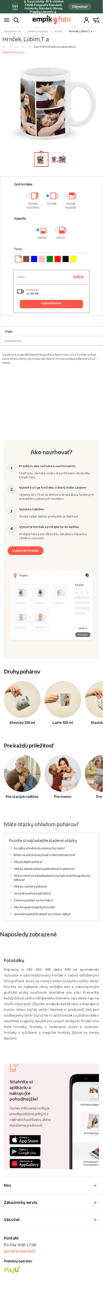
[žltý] (73, 259)
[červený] (57, 259)
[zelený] (50, 259)
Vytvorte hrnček (25, 550)
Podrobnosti (13, 341)
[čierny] (65, 259)
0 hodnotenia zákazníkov (59, 46)
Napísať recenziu (13, 52)
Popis (8, 331)
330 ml (42, 237)
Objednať (79, 6)
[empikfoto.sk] (51, 20)
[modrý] (34, 259)
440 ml (60, 237)
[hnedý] (26, 259)
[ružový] (42, 259)
